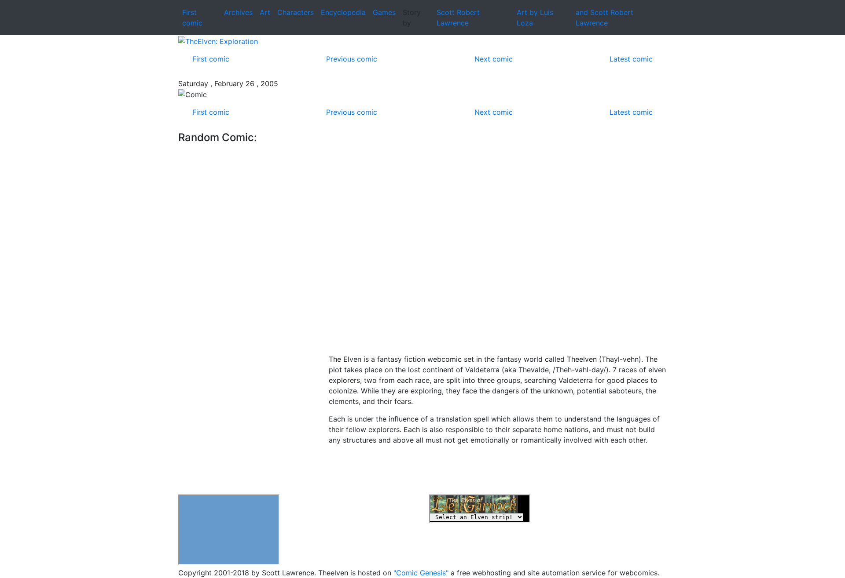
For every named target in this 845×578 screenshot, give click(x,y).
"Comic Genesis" (420, 572)
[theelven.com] (422, 41)
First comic (210, 59)
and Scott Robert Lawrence (604, 17)
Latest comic (631, 59)
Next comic (493, 59)
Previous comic (351, 59)
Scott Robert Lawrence (458, 17)
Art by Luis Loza (535, 17)
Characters (295, 12)
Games (384, 12)
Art (265, 12)
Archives (238, 12)
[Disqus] (498, 241)
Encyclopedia (343, 12)
